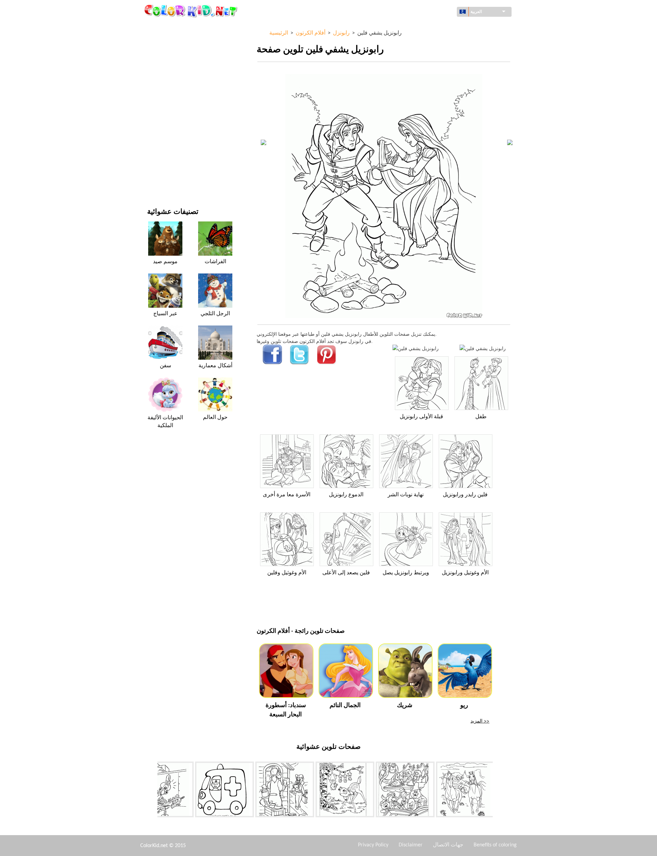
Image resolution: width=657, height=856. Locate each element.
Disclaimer (411, 845)
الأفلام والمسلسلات (166, 167)
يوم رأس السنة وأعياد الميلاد (174, 153)
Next (497, 791)
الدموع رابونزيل (346, 495)
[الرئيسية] (191, 10)
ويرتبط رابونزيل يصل (406, 573)
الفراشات (215, 262)
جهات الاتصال (448, 845)
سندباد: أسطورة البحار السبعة (286, 710)
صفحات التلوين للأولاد (168, 125)
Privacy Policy (373, 845)
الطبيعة (154, 181)
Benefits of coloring (495, 845)
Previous (152, 791)
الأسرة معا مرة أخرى (286, 495)
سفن (165, 366)
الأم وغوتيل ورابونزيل (465, 573)
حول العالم (157, 41)
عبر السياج (165, 314)
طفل (481, 417)
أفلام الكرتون (160, 83)
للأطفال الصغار (161, 139)
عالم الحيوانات (161, 69)
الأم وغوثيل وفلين (286, 573)
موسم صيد (165, 262)
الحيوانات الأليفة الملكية (165, 421)
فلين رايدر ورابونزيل (465, 495)
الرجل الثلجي (215, 314)
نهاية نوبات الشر (406, 495)
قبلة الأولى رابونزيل (421, 417)
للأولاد (152, 97)
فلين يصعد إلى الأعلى (346, 573)
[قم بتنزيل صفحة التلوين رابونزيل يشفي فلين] (483, 348)
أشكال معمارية (162, 55)
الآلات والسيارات (163, 27)
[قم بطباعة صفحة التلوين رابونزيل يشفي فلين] (415, 348)
